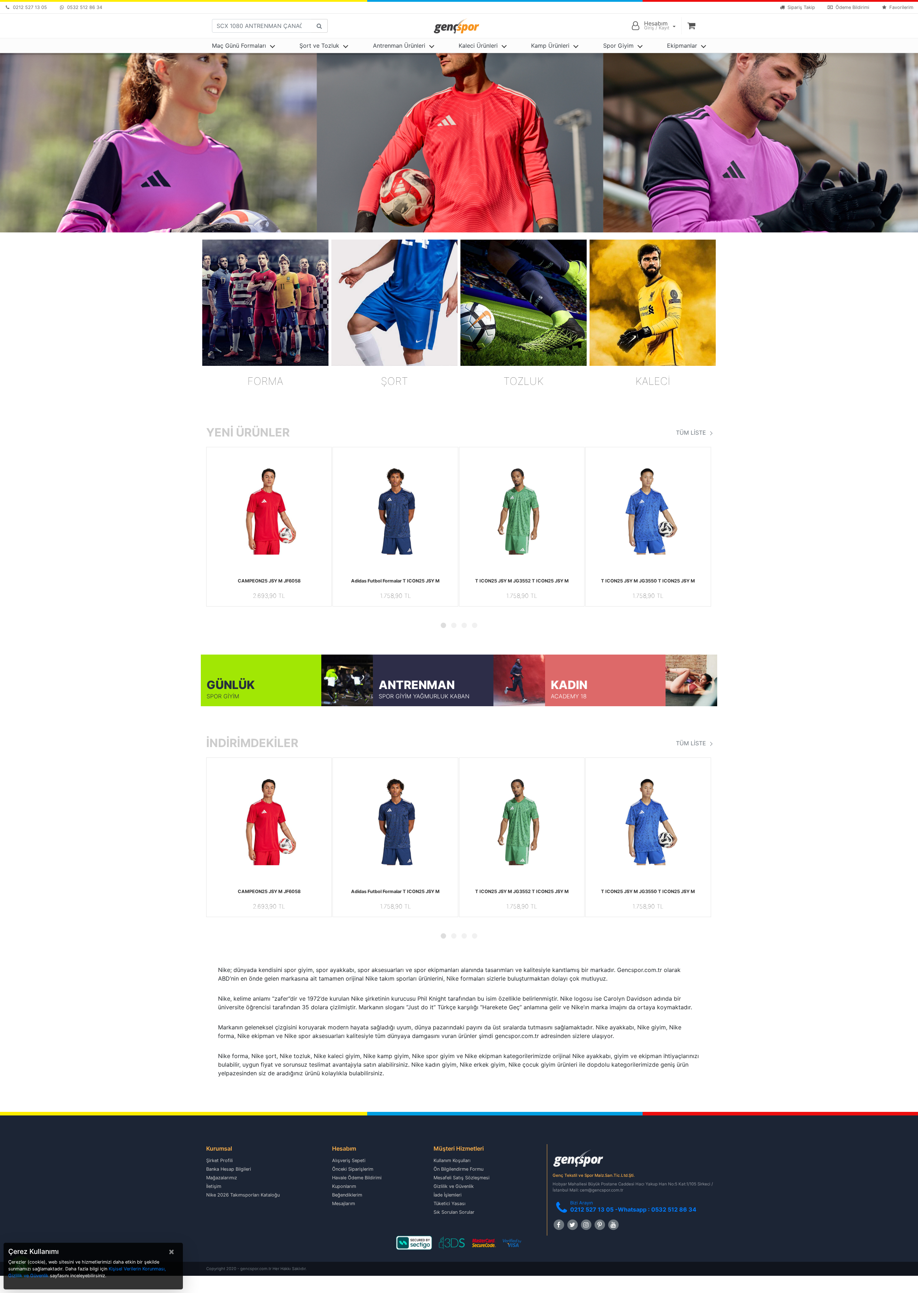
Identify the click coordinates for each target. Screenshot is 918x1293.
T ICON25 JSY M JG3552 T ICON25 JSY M (522, 581)
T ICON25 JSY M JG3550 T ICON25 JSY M (648, 581)
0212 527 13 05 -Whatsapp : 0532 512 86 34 (633, 1209)
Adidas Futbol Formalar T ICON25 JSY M (395, 581)
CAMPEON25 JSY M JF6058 (269, 581)
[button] (216, 509)
